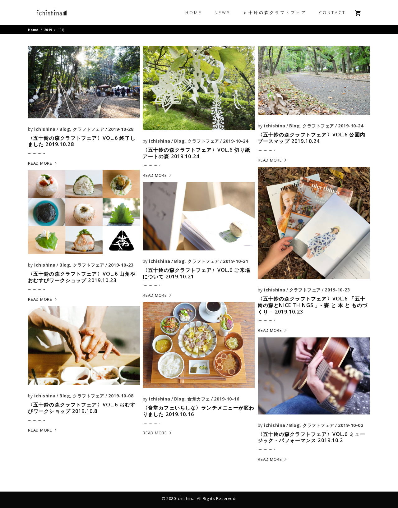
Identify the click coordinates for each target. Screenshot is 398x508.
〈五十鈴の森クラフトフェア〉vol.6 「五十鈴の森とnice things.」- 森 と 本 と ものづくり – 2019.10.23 (313, 305)
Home (33, 30)
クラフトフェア (88, 129)
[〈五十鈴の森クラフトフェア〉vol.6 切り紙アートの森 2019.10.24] (199, 88)
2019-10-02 (350, 425)
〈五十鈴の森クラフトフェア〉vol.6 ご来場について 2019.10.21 (196, 273)
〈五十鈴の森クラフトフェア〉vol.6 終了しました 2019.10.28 (82, 141)
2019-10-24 (235, 141)
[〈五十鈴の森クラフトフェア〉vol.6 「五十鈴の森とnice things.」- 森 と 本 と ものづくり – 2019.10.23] (314, 223)
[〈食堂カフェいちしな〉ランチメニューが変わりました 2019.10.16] (199, 345)
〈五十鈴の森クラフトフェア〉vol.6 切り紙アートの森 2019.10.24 (196, 153)
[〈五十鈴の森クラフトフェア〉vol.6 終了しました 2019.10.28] (84, 82)
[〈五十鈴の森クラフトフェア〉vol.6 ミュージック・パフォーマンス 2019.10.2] (314, 375)
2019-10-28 (120, 129)
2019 (48, 30)
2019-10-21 (235, 261)
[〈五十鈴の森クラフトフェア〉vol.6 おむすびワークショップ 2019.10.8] (84, 345)
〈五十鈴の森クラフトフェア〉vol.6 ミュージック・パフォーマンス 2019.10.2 (311, 437)
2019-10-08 (120, 396)
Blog (64, 129)
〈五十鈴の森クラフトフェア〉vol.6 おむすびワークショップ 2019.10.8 (82, 407)
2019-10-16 (226, 399)
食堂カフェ (198, 399)
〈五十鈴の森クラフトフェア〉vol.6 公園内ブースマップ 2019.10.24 (311, 137)
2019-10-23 (337, 290)
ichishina (44, 129)
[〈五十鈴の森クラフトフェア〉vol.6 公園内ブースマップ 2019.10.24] (314, 80)
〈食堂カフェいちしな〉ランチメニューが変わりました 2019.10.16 (199, 411)
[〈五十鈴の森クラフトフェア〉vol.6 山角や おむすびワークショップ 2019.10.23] (84, 212)
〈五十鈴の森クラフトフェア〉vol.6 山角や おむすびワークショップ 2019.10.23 (82, 277)
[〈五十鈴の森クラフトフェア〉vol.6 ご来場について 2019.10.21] (199, 216)
